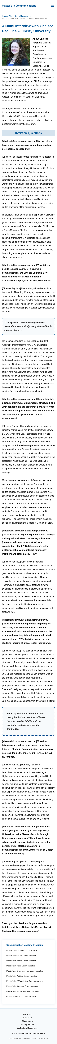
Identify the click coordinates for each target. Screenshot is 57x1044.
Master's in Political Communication (21, 976)
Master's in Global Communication (21, 955)
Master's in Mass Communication (20, 966)
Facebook (28, 1033)
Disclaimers (27, 1021)
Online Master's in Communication (21, 996)
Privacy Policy (27, 1024)
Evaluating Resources (27, 1028)
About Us (27, 1014)
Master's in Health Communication (21, 961)
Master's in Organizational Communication (24, 971)
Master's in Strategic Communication (22, 986)
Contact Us (27, 1018)
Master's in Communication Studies (21, 950)
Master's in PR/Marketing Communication (24, 981)
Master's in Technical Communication (22, 991)
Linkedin (41, 1033)
